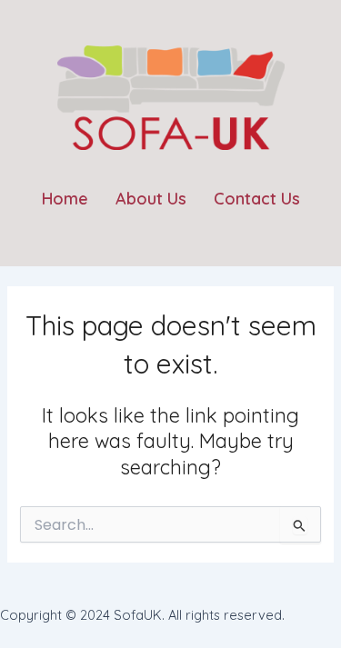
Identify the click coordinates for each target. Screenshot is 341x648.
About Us (150, 198)
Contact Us (257, 198)
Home (65, 198)
